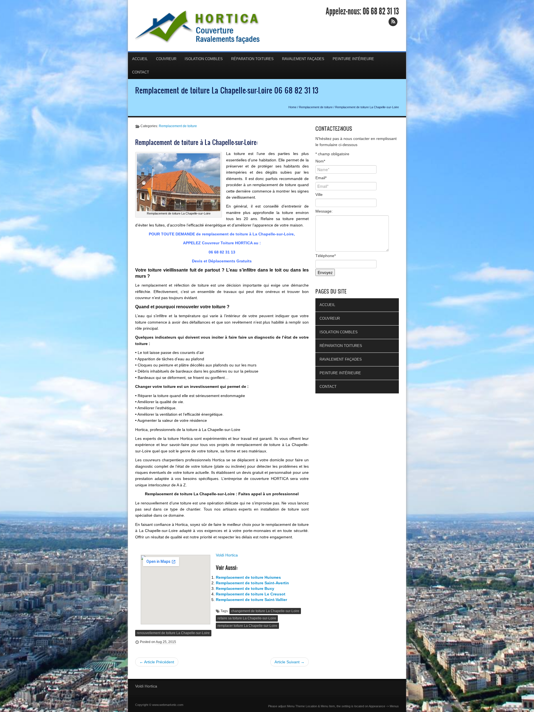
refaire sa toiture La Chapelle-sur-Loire (246, 618)
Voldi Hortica (227, 555)
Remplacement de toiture (316, 107)
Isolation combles (204, 59)
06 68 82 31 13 (381, 11)
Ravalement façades (303, 59)
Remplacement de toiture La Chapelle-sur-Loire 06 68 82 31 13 (226, 90)
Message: (324, 211)
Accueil (140, 59)
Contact (140, 72)
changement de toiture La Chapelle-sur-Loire (265, 611)
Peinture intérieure (353, 59)
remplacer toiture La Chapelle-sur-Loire (247, 626)
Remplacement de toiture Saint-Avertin (252, 583)
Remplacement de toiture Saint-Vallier (251, 599)
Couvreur (166, 59)
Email (321, 178)
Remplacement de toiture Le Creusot (250, 594)
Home (292, 107)
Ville (319, 194)
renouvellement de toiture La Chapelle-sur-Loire (173, 633)
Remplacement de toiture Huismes (248, 577)
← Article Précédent (156, 662)
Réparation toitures (252, 59)
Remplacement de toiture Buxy (245, 588)
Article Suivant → (290, 662)
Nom (320, 161)
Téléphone (325, 255)
